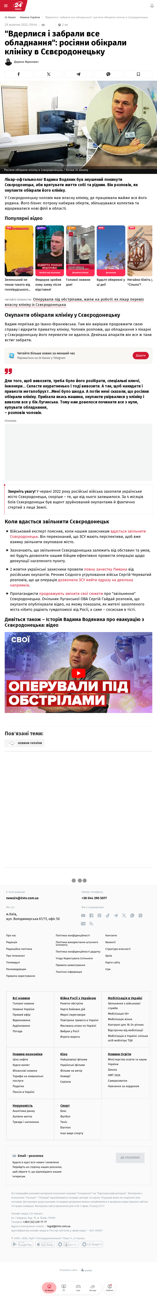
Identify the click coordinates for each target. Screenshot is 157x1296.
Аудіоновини (21, 1025)
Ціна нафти (20, 1059)
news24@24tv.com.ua (22, 898)
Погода (17, 1031)
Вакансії (110, 942)
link (83, 915)
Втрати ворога (70, 1037)
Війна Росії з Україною (78, 998)
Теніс (63, 1122)
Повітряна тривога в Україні (79, 1020)
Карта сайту (112, 962)
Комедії (65, 1076)
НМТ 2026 (114, 1075)
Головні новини (23, 1003)
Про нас (11, 935)
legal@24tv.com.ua (58, 1226)
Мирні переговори (72, 1014)
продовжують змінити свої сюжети (71, 593)
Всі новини (21, 998)
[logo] (18, 6)
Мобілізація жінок (120, 1019)
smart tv (68, 1244)
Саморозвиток (117, 1080)
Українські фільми (72, 1065)
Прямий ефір (21, 1014)
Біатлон (65, 1127)
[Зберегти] (138, 74)
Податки (18, 1086)
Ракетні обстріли (71, 1003)
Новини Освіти (119, 1054)
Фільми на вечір (71, 1070)
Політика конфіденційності (73, 935)
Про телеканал (15, 956)
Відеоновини (21, 1020)
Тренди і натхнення (26, 1122)
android (22, 1244)
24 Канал (10, 17)
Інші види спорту (71, 1133)
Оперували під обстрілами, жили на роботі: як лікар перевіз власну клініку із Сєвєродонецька (74, 302)
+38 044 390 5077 (94, 898)
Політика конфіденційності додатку (78, 951)
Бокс (63, 1111)
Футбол (65, 1116)
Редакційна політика (19, 949)
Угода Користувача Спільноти (74, 958)
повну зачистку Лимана (105, 569)
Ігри (107, 969)
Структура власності (118, 949)
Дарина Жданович (26, 61)
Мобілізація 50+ (118, 1013)
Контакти (111, 935)
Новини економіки (27, 1054)
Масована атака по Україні (78, 1025)
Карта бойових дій (72, 1009)
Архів (108, 956)
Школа (112, 1069)
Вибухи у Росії (69, 1031)
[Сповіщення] (152, 5)
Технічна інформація (69, 972)
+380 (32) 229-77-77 (35, 1221)
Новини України (30, 17)
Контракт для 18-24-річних (126, 1024)
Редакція (11, 942)
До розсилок (130, 1157)
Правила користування (20, 976)
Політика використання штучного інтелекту (77, 943)
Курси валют (21, 1065)
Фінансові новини (25, 1070)
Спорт (65, 1106)
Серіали (65, 1081)
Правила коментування (70, 965)
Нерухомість (23, 1106)
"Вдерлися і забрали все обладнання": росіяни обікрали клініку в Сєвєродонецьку (96, 17)
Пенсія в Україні (23, 1092)
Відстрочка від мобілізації (125, 1030)
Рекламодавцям (16, 969)
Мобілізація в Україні (125, 998)
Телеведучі (13, 962)
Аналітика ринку (24, 1111)
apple (45, 1244)
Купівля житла (22, 1116)
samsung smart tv (92, 1244)
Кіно (63, 1054)
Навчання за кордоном (123, 1086)
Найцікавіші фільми (73, 1059)
